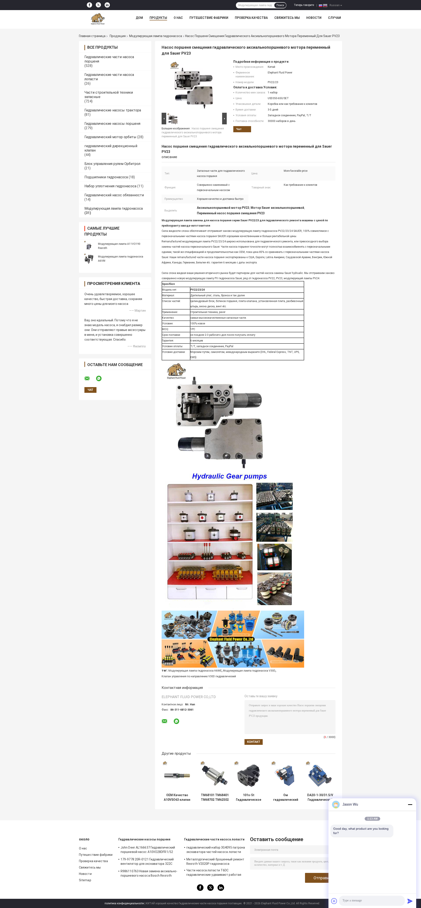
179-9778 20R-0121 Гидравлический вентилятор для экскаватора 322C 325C (147, 862)
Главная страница (92, 36)
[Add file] (334, 901)
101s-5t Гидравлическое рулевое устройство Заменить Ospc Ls (248, 797)
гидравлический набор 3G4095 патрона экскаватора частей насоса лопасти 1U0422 (215, 850)
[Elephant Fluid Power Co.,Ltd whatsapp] (101, 378)
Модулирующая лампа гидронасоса (155, 36)
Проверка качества (251, 18)
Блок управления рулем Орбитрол (112, 164)
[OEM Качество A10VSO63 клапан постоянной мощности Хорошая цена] (177, 775)
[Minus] (410, 804)
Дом (139, 18)
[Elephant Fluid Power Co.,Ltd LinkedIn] (107, 5)
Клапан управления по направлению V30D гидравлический (199, 676)
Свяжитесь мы (287, 18)
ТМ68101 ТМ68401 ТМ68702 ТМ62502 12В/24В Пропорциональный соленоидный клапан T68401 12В (215, 797)
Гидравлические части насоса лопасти (214, 839)
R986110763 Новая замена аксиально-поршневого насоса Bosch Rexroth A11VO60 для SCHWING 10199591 (149, 874)
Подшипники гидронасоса (106, 177)
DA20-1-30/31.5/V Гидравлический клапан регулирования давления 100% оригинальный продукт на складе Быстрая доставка (320, 797)
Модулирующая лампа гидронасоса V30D (249, 670)
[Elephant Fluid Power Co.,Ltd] (98, 18)
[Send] (410, 901)
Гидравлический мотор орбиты (110, 137)
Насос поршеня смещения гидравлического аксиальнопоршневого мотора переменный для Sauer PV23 (193, 132)
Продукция (118, 36)
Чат (239, 129)
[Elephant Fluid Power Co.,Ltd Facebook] (89, 5)
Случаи (334, 18)
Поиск (280, 5)
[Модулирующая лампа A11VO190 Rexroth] (89, 246)
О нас (178, 18)
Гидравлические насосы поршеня (112, 124)
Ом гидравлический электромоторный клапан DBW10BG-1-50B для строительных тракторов (285, 797)
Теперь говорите (304, 5)
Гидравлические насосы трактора (112, 110)
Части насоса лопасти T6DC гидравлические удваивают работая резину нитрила (213, 873)
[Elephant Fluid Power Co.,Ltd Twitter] (98, 5)
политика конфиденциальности (124, 903)
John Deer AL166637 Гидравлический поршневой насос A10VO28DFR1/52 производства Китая (148, 850)
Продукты (158, 18)
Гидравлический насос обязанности (114, 195)
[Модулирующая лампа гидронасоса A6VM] (89, 258)
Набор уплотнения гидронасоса (110, 186)
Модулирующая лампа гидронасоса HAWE (195, 670)
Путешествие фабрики (208, 18)
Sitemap (85, 880)
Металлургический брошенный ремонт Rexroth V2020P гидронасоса (215, 861)
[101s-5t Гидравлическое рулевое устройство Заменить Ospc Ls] (248, 775)
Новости (313, 18)
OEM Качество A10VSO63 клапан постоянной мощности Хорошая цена (177, 797)
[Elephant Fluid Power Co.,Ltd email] (89, 378)
